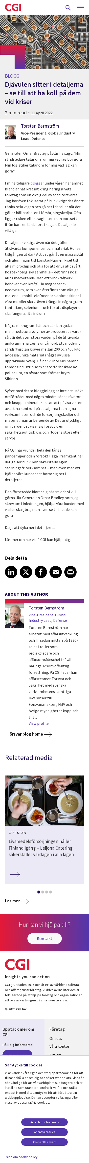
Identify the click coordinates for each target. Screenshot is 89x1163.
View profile (39, 723)
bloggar (37, 183)
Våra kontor (59, 1046)
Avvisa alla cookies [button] (44, 1142)
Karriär (55, 1054)
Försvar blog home (25, 734)
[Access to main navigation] (80, 8)
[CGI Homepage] (13, 7)
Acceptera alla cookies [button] (44, 1122)
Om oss (55, 1038)
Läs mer (12, 901)
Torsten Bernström (40, 126)
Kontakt (44, 938)
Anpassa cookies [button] (44, 1132)
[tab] (38, 893)
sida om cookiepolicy (22, 1157)
